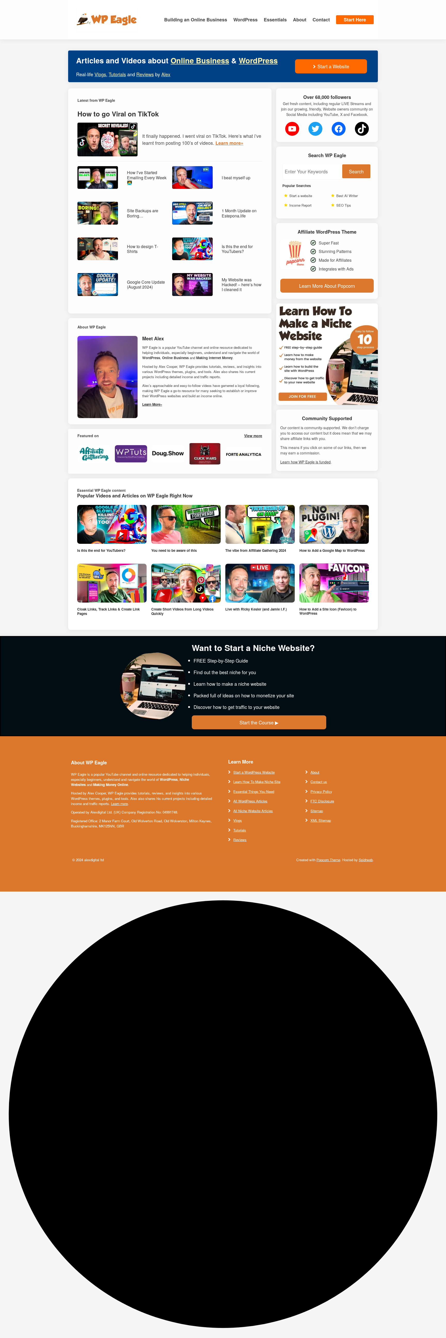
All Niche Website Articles (253, 810)
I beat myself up (236, 177)
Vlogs (100, 74)
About (314, 772)
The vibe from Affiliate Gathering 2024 (255, 550)
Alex (165, 74)
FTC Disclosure (322, 801)
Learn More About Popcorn (327, 285)
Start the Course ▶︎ (259, 722)
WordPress (258, 60)
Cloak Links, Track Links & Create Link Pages (108, 611)
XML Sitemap (320, 820)
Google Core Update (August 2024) (146, 284)
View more (253, 435)
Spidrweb (366, 859)
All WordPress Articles (250, 801)
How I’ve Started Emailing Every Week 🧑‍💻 (146, 177)
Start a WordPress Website (254, 772)
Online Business (200, 60)
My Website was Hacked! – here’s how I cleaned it (241, 284)
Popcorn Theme (328, 859)
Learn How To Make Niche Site (256, 781)
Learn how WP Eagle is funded (305, 461)
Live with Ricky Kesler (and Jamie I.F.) (256, 609)
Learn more (119, 803)
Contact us (318, 781)
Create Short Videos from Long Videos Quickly (182, 611)
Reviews (145, 74)
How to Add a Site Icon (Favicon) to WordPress (327, 611)
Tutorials (117, 74)
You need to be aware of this (174, 550)
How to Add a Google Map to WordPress (332, 550)
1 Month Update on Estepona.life (239, 213)
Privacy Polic (320, 791)
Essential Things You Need (253, 791)
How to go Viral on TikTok (118, 114)
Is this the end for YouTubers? (237, 249)
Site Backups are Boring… (142, 213)
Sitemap (316, 810)
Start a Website (333, 66)
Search (356, 171)
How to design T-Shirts (142, 249)
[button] (223, 1115)
